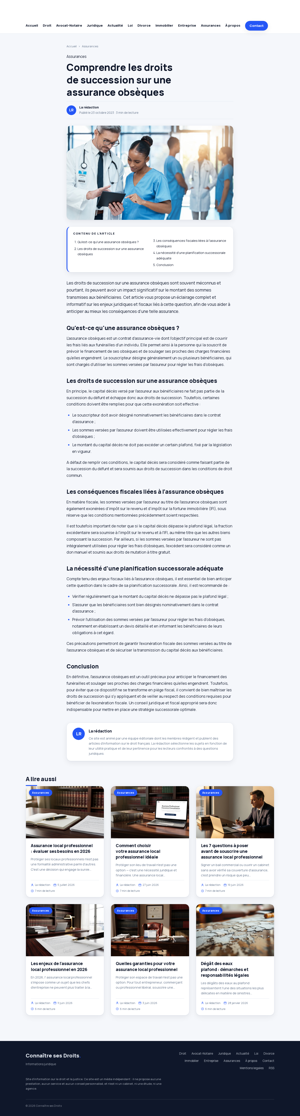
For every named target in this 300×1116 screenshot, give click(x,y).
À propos (232, 25)
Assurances (210, 25)
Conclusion (164, 265)
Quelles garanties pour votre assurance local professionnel (146, 966)
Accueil (32, 25)
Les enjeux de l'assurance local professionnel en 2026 (59, 966)
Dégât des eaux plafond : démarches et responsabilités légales (225, 969)
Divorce (144, 25)
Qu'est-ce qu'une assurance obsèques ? (108, 242)
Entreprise (187, 25)
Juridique (95, 25)
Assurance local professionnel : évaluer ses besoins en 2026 (62, 848)
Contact (256, 25)
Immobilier (164, 25)
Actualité (115, 25)
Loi (130, 25)
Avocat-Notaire (69, 25)
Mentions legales (252, 1068)
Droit (47, 25)
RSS (271, 1068)
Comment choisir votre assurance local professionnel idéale (138, 851)
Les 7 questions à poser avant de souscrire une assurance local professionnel (232, 851)
